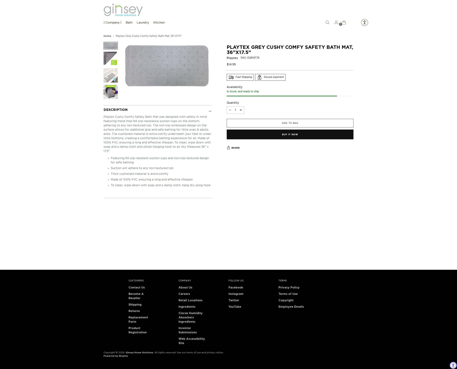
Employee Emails (291, 306)
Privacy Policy (289, 287)
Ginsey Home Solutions (139, 353)
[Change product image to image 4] (111, 92)
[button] (327, 22)
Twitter (233, 300)
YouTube (234, 306)
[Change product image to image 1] (111, 46)
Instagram (235, 294)
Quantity (233, 102)
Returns (134, 311)
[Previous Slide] (342, 229)
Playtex (232, 58)
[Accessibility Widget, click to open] (453, 365)
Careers (184, 294)
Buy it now (290, 134)
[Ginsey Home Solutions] (123, 10)
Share (235, 148)
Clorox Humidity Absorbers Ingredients (191, 317)
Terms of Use (288, 294)
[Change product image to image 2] (111, 59)
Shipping (135, 304)
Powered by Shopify (116, 356)
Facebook (235, 287)
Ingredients (187, 306)
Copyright (285, 300)
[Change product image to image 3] (111, 75)
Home (107, 36)
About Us (185, 287)
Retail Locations (190, 300)
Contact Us (137, 287)
